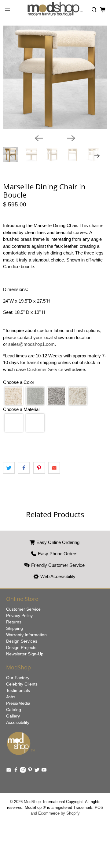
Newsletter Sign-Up (24, 653)
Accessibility (17, 722)
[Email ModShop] (9, 771)
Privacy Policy (19, 615)
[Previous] (38, 138)
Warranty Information (26, 634)
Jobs (10, 696)
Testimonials (18, 690)
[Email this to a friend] (54, 468)
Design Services (21, 641)
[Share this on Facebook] (24, 468)
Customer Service (45, 369)
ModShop (32, 802)
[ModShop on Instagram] (23, 771)
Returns (13, 621)
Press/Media (18, 703)
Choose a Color (18, 382)
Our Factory (17, 677)
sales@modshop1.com (31, 344)
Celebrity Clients (22, 684)
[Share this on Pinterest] (39, 468)
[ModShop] (55, 10)
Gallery (13, 716)
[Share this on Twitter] (9, 468)
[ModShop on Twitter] (37, 771)
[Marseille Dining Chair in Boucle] (55, 77)
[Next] (71, 138)
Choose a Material (21, 409)
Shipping (14, 628)
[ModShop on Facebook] (16, 771)
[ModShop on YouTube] (44, 771)
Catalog (13, 709)
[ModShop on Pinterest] (30, 771)
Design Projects (21, 647)
